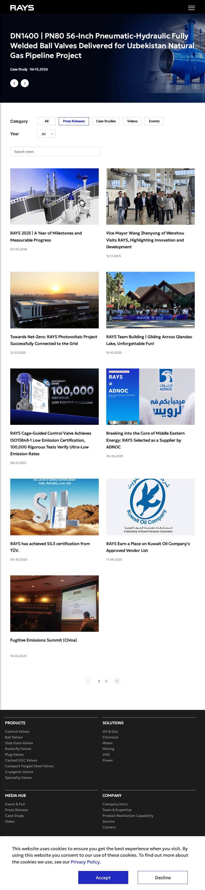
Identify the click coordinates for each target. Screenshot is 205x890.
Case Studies (106, 121)
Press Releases (74, 121)
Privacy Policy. (86, 862)
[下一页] (117, 681)
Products (15, 722)
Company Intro (115, 804)
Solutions (113, 722)
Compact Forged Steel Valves (29, 766)
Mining (108, 748)
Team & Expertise (117, 810)
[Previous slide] (14, 83)
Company (112, 795)
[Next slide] (25, 83)
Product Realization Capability (127, 815)
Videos (132, 121)
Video (9, 821)
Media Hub (15, 795)
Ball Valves (14, 737)
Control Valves (17, 731)
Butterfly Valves (18, 748)
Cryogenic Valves (19, 772)
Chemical (110, 737)
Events (154, 121)
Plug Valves (14, 754)
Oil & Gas (110, 731)
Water (107, 743)
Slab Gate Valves (19, 743)
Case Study (14, 815)
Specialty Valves (18, 777)
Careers (109, 827)
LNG (106, 754)
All (46, 121)
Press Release (16, 810)
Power (107, 760)
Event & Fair (15, 804)
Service (108, 821)
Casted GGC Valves (21, 760)
